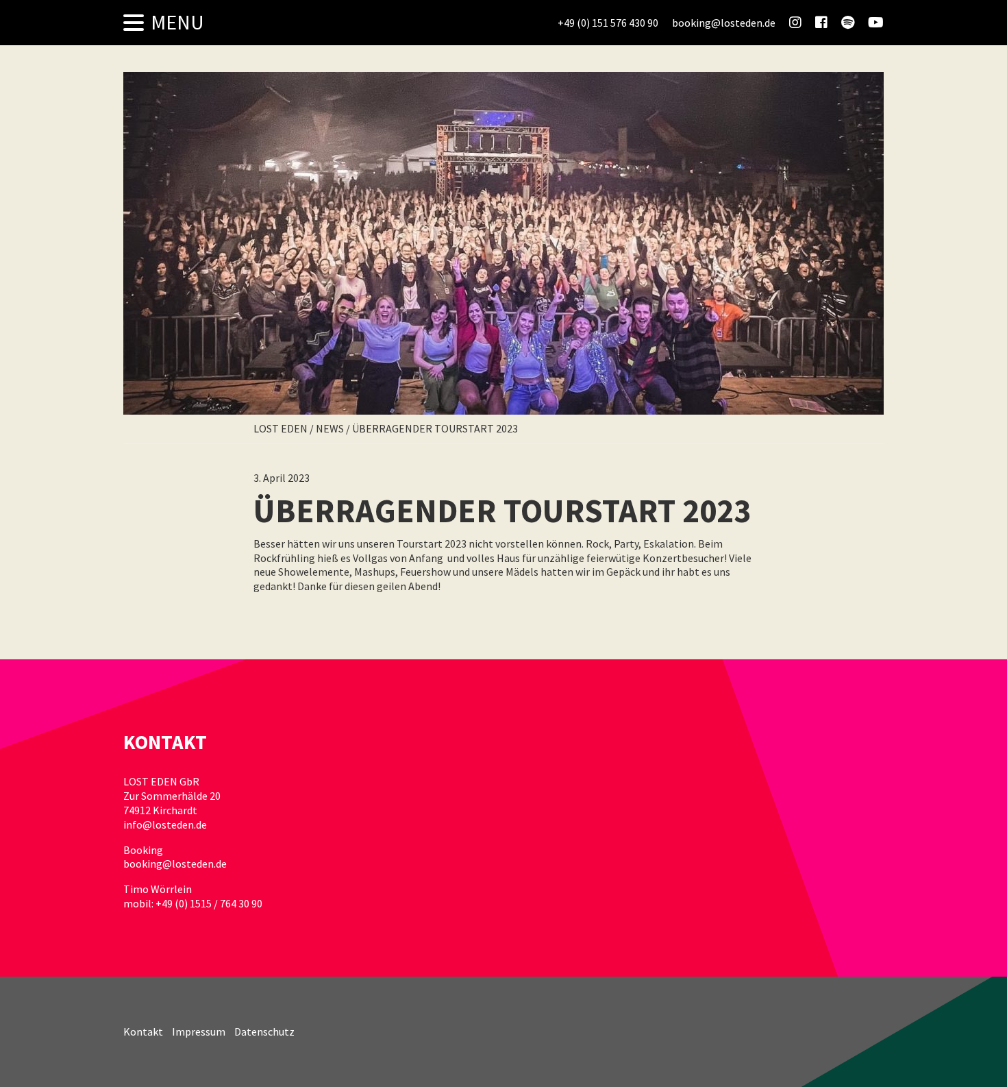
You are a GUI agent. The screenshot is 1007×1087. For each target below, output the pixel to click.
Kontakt (143, 1031)
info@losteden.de (165, 824)
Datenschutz (264, 1031)
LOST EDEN (280, 428)
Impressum (198, 1031)
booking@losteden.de (175, 863)
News (330, 428)
